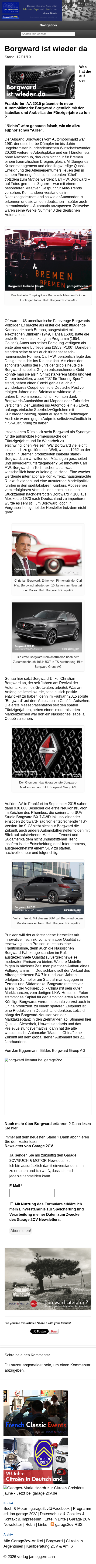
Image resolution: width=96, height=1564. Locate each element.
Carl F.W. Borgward (71, 179)
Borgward (54, 1541)
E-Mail (15, 1186)
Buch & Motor (15, 1508)
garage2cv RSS (68, 1524)
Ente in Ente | (57, 1519)
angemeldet (33, 1365)
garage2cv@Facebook (50, 1508)
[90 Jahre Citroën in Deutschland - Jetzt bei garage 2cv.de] (35, 1482)
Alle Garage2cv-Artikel (23, 1541)
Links (42, 1524)
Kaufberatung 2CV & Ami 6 (49, 1546)
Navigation (48, 25)
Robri (30, 1524)
